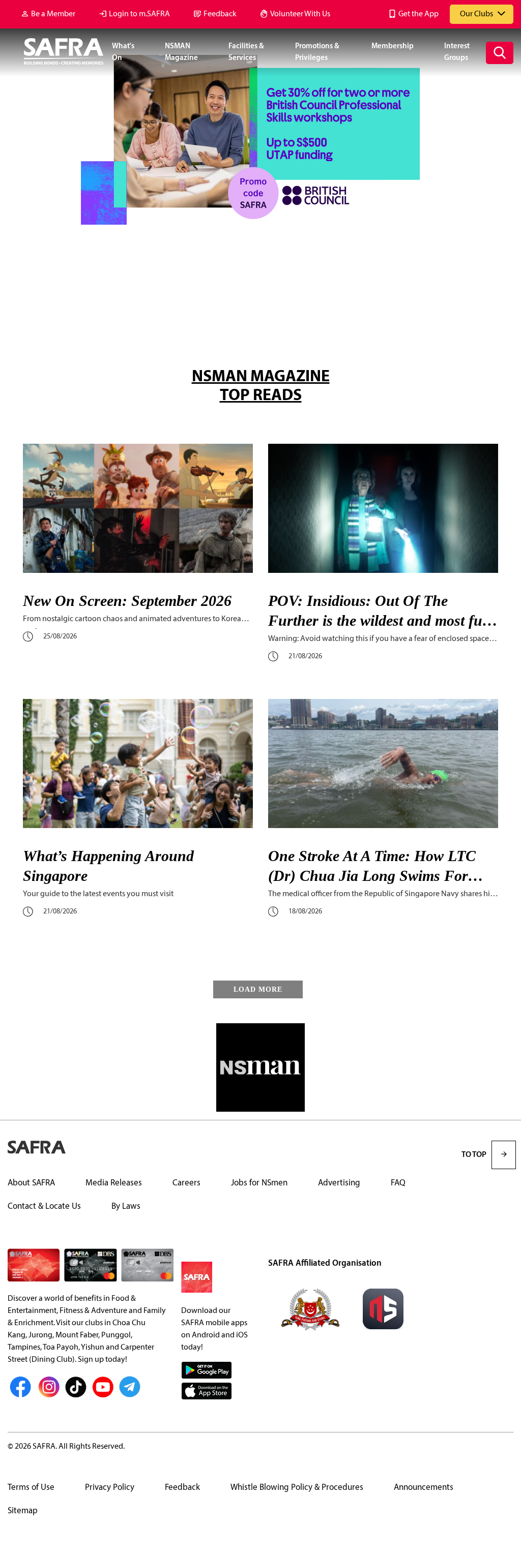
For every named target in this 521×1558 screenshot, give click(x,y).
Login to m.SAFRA (139, 14)
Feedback (220, 14)
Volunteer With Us (300, 14)
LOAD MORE (258, 989)
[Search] (499, 53)
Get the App (418, 14)
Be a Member (53, 14)
